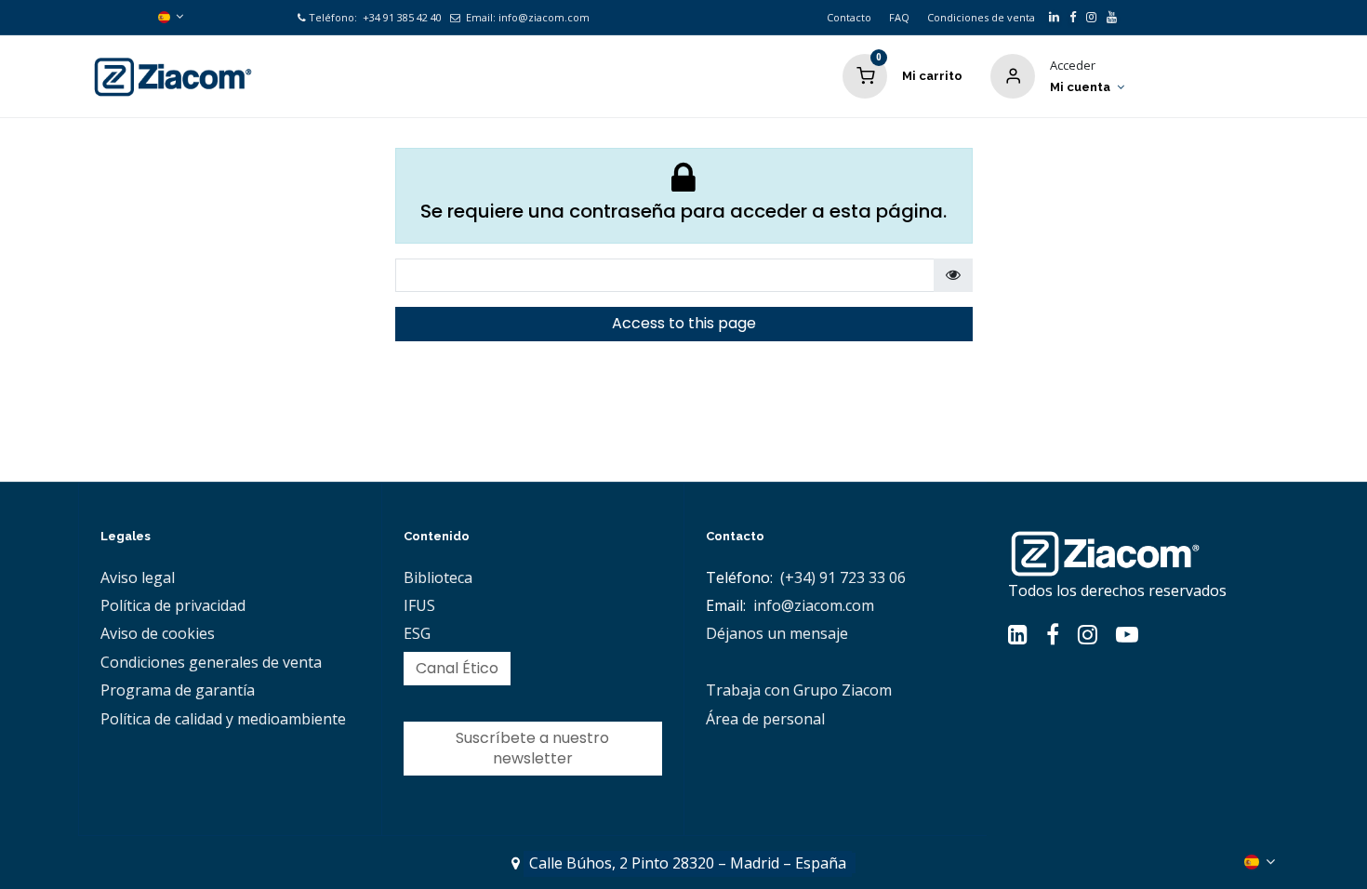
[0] (865, 74)
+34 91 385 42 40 (401, 17)
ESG (417, 633)
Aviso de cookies (157, 633)
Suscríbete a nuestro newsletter (532, 748)
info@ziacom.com (544, 17)
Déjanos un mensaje (777, 633)
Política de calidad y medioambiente (223, 719)
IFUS (419, 605)
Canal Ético (457, 668)
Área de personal (765, 719)
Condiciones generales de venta (211, 662)
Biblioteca (438, 577)
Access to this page (684, 323)
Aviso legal (137, 577)
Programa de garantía (177, 690)
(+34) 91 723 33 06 (843, 577)
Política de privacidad (173, 605)
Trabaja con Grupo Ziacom (799, 690)
